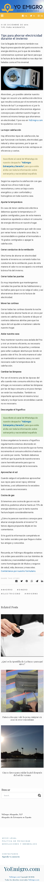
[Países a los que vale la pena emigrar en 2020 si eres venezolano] (22, 691)
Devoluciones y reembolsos (19, 844)
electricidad (12, 594)
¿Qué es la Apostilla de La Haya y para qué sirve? (22, 663)
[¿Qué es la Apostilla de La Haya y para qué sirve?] (22, 635)
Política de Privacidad (16, 841)
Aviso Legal (9, 838)
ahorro (8, 590)
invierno (32, 594)
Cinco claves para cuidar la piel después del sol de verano (22, 774)
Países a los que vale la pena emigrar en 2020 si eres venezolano (22, 718)
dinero (23, 590)
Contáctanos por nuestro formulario (18, 571)
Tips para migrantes (13, 27)
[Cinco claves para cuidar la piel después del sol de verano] (22, 746)
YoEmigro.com (36, 120)
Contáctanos (10, 854)
